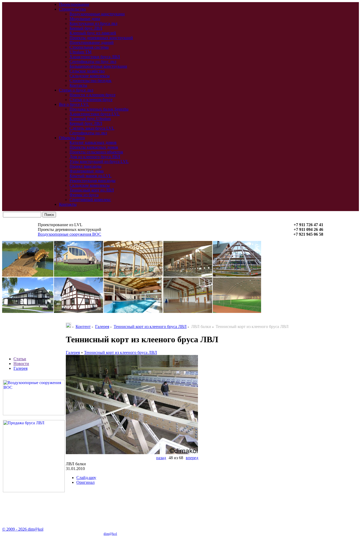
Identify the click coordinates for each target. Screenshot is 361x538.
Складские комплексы (90, 76)
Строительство (72, 9)
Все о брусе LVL (74, 104)
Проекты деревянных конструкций (101, 37)
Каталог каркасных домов (93, 142)
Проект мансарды (85, 166)
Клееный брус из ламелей (93, 33)
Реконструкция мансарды (92, 180)
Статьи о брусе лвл (76, 90)
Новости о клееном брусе (92, 95)
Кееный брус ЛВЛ (86, 28)
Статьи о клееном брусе (91, 99)
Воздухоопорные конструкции (97, 14)
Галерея (20, 368)
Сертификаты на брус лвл (93, 61)
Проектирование (74, 4)
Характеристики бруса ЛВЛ (95, 56)
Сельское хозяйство (87, 71)
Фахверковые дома (87, 171)
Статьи (19, 359)
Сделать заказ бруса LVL (92, 128)
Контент (83, 326)
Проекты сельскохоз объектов (96, 152)
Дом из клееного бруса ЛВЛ (95, 156)
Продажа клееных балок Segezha (99, 109)
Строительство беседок (91, 80)
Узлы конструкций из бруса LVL (99, 161)
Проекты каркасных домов (94, 147)
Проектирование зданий (92, 42)
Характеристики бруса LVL (95, 114)
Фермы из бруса (84, 195)
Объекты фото (72, 137)
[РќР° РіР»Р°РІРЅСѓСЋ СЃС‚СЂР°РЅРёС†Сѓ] (68, 326)
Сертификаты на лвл (88, 133)
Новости (21, 363)
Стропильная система (89, 47)
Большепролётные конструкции (98, 66)
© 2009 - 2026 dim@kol (22, 529)
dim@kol (110, 534)
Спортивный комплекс (90, 199)
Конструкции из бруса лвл (93, 23)
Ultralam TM (80, 52)
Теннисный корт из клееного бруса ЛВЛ (150, 326)
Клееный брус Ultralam (90, 118)
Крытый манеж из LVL (91, 176)
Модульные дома (85, 18)
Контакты (78, 85)
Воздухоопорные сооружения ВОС (69, 234)
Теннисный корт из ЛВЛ (92, 190)
